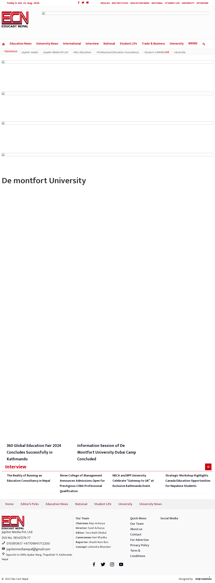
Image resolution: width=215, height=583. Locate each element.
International (72, 43)
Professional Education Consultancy (118, 52)
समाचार (192, 43)
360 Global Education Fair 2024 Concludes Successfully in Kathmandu (34, 452)
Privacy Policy (139, 545)
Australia (180, 52)
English (105, 3)
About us (136, 529)
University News (47, 43)
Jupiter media (30, 52)
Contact (135, 534)
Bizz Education (82, 52)
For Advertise (139, 539)
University (188, 3)
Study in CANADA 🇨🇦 (157, 52)
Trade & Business (153, 43)
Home (9, 504)
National (157, 3)
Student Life (172, 3)
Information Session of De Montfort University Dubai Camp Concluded (106, 452)
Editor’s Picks (120, 3)
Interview (202, 3)
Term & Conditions (137, 553)
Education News (139, 3)
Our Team (137, 523)
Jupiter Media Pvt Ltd (56, 52)
